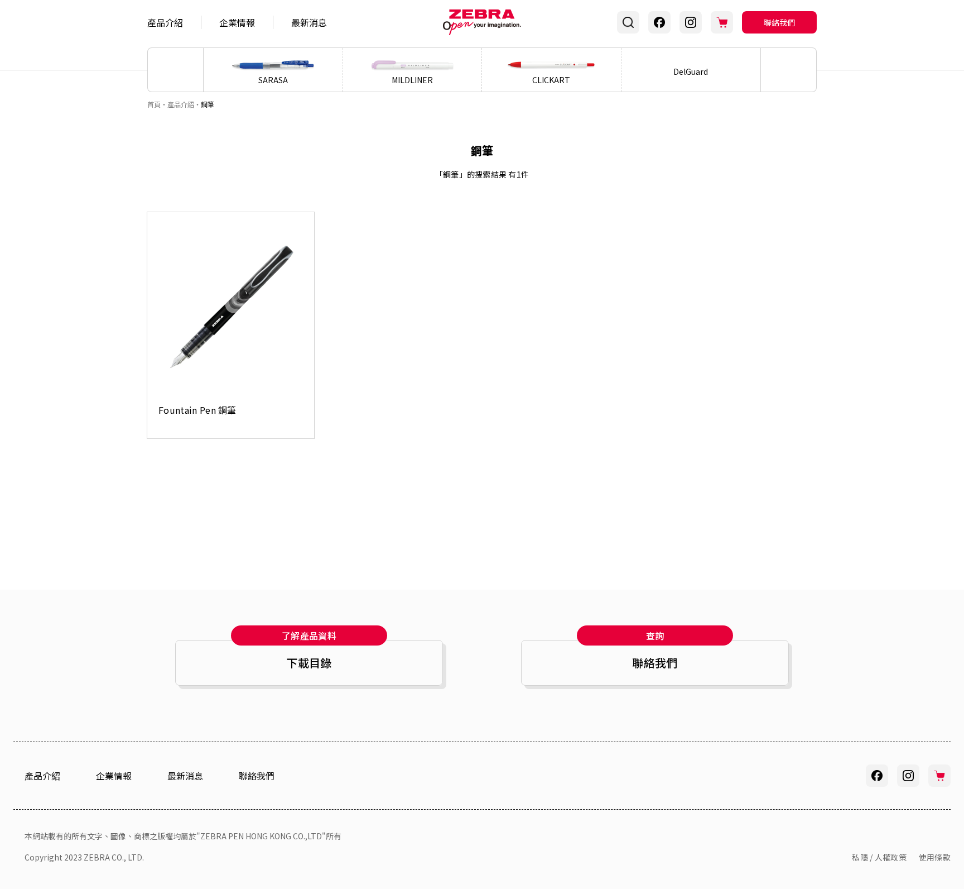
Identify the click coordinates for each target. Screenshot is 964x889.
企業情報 (237, 22)
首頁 (154, 104)
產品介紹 (165, 22)
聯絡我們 (779, 22)
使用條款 (935, 857)
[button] (789, 69)
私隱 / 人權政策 (879, 857)
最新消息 (309, 22)
